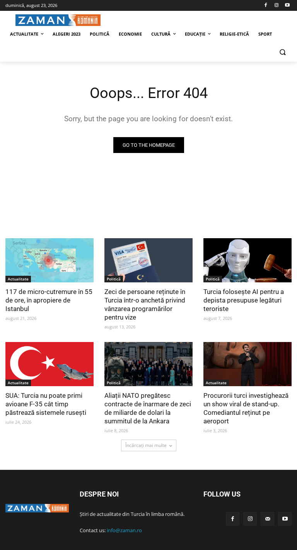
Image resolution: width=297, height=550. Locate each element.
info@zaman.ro (124, 530)
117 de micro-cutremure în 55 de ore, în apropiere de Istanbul (48, 300)
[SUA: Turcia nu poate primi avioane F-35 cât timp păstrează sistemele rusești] (49, 364)
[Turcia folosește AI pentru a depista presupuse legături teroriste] (247, 260)
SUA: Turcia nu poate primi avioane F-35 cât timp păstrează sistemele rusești (45, 404)
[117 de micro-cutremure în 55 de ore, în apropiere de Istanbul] (49, 260)
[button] (282, 53)
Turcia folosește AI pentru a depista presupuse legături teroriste (243, 300)
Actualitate (18, 279)
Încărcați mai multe (146, 445)
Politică (114, 279)
